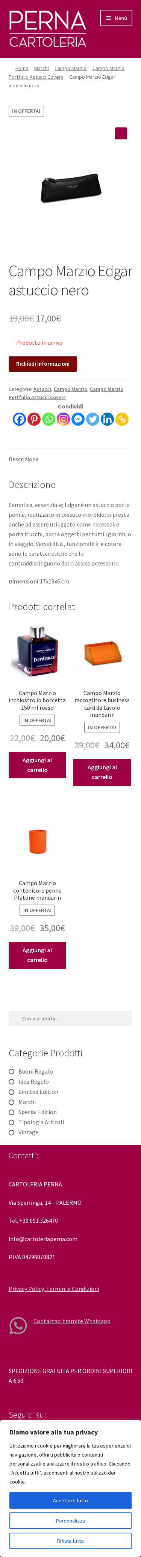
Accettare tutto (70, 1500)
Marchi (41, 68)
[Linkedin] (107, 419)
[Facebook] (19, 419)
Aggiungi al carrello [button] (37, 764)
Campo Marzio (70, 68)
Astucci (42, 389)
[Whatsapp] (48, 419)
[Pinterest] (34, 419)
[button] (121, 133)
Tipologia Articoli (41, 1122)
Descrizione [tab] (24, 459)
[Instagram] (63, 419)
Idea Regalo (33, 1081)
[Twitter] (92, 419)
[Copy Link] (122, 419)
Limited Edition (38, 1091)
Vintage (28, 1132)
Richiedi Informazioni (43, 363)
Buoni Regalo (35, 1071)
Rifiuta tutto (70, 1541)
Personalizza (70, 1520)
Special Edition (37, 1112)
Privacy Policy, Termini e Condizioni (54, 1288)
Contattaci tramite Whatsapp (72, 1321)
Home (22, 68)
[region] (70, 1488)
